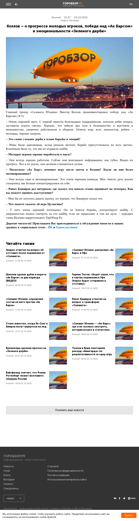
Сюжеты (8, 484)
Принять (129, 515)
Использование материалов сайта (67, 479)
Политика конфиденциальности (65, 470)
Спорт (7, 470)
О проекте (52, 466)
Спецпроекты (11, 488)
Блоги (7, 475)
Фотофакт (9, 479)
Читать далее (36, 257)
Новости (9, 466)
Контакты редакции (58, 475)
